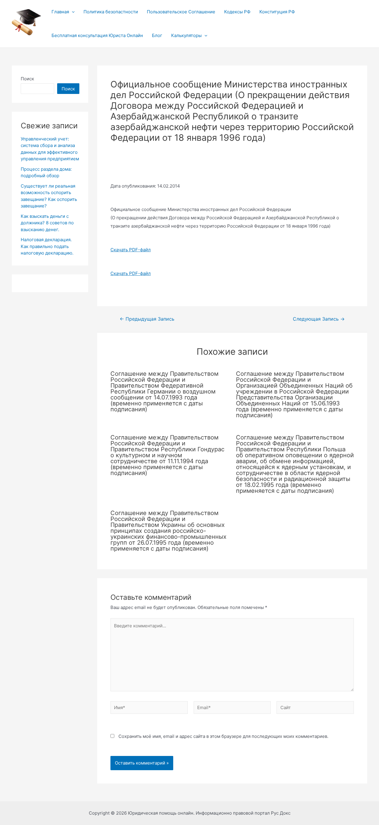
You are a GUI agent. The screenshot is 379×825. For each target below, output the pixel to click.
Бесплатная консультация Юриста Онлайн (97, 35)
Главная (60, 12)
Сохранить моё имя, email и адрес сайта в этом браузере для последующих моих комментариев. (223, 736)
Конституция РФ (277, 12)
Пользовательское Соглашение (181, 12)
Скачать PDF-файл (130, 249)
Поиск (27, 78)
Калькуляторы (186, 35)
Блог (157, 35)
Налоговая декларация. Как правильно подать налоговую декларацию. (47, 246)
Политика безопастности (110, 12)
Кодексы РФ (237, 12)
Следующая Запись (319, 319)
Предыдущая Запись (147, 319)
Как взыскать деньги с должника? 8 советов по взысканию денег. (47, 222)
